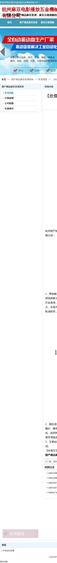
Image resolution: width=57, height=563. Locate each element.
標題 (4, 545)
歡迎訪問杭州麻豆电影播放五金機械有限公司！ (20, 2)
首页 (4, 79)
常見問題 (42, 79)
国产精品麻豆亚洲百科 (22, 79)
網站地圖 (4, 561)
